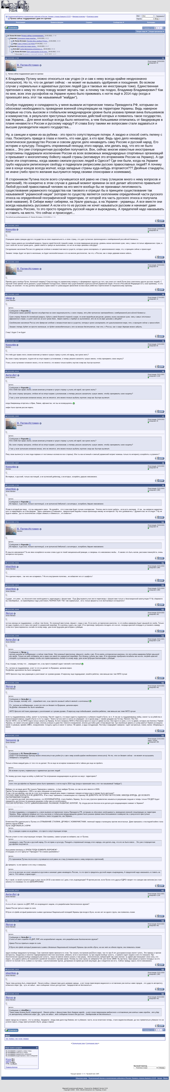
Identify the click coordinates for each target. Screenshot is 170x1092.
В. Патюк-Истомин (28, 65)
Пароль (139, 19)
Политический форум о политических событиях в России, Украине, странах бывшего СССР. (39, 16)
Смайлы (8, 1060)
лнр (16, 1038)
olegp (9, 298)
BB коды (8, 1059)
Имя (138, 16)
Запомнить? (160, 16)
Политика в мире (92, 16)
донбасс (11, 1038)
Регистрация (20, 22)
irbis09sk (11, 489)
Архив (159, 1078)
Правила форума (57, 22)
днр (7, 1038)
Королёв (11, 229)
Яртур (9, 613)
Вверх (165, 1078)
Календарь (151, 22)
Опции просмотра (155, 31)
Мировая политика (79, 16)
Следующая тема (92, 1043)
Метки (7, 1035)
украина (26, 1038)
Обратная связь (81, 1078)
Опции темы (141, 31)
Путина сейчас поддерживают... (32, 35)
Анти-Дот (11, 375)
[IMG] (7, 1062)
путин (20, 1038)
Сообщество (117, 22)
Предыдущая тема (78, 1043)
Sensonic (11, 740)
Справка (89, 22)
